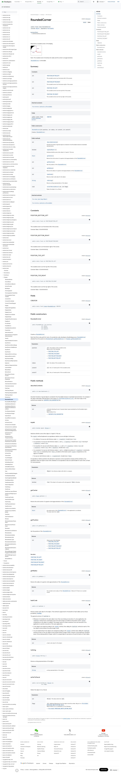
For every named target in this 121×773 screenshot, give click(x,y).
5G (38, 755)
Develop (39, 1)
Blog (61, 1)
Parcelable (50, 28)
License (27, 769)
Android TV (56, 753)
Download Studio (91, 752)
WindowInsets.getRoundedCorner (55, 339)
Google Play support (108, 748)
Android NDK (90, 754)
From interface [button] (42, 106)
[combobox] (84, 1)
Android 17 (73, 744)
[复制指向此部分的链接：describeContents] (44, 386)
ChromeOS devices (58, 748)
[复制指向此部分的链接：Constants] (40, 211)
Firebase (51, 763)
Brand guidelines (34, 769)
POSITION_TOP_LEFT (52, 88)
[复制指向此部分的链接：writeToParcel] (41, 677)
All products (72, 763)
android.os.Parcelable (46, 106)
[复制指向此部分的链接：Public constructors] (48, 314)
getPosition (50, 162)
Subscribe (104, 769)
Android (22, 744)
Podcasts (23, 757)
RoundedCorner (35, 60)
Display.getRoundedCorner (73, 339)
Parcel (57, 186)
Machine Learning (41, 746)
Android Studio (111, 1)
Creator (34, 118)
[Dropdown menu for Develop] (43, 1)
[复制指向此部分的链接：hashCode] (38, 600)
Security (22, 748)
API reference (6, 7)
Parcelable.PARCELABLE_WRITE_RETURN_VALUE (60, 708)
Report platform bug (108, 744)
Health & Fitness (40, 748)
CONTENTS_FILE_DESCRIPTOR (51, 400)
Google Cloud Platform (61, 763)
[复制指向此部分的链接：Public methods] (44, 381)
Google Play (50, 1)
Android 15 (73, 748)
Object (37, 28)
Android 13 (73, 753)
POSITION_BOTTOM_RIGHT (53, 82)
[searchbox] (9, 12)
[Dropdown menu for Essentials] (22, 1)
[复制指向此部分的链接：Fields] (36, 296)
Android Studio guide (92, 745)
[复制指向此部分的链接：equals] (36, 422)
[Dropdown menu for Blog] (64, 1)
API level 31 (88, 18)
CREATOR (49, 117)
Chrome (44, 763)
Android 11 (73, 757)
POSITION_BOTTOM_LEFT (53, 75)
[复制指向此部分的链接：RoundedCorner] (42, 319)
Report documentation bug (110, 746)
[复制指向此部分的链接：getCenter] (38, 490)
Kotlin (84, 22)
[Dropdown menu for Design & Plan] (34, 1)
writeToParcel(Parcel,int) (66, 398)
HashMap (39, 613)
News (22, 753)
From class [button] (39, 199)
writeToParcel (51, 186)
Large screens (57, 744)
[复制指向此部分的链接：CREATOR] (38, 301)
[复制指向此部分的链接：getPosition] (39, 520)
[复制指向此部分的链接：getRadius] (38, 571)
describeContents (52, 142)
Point (33, 156)
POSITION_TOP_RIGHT (52, 94)
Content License (66, 718)
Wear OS (56, 746)
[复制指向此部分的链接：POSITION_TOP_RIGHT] (47, 276)
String (34, 180)
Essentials (17, 1)
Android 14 (73, 751)
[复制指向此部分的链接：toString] (37, 650)
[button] (9, 15)
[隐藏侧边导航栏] (16, 770)
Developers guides (92, 748)
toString (49, 180)
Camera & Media (41, 751)
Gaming (39, 744)
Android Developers (35, 14)
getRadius (49, 168)
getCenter (50, 156)
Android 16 (73, 746)
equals (49, 149)
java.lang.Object (34, 32)
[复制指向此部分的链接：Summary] (39, 67)
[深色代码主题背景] (89, 219)
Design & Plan (28, 1)
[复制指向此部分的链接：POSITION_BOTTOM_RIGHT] (50, 235)
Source (22, 751)
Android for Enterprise (25, 746)
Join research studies (109, 751)
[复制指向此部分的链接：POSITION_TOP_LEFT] (46, 255)
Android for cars (57, 751)
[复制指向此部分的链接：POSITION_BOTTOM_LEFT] (49, 215)
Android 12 (73, 755)
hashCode (49, 174)
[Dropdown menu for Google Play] (54, 1)
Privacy (38, 753)
